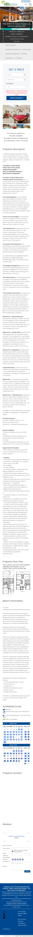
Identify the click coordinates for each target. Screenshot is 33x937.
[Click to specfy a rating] (13, 857)
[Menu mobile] (30, 4)
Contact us (6, 927)
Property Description (13, 49)
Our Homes (21, 910)
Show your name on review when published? (20, 849)
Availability (9, 58)
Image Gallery (11, 45)
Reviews (24, 54)
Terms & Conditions (21, 920)
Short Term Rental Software (24, 934)
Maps (20, 914)
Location (18, 58)
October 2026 (13, 743)
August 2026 (13, 722)
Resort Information (13, 54)
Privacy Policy (22, 923)
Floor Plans (26, 49)
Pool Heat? (9, 84)
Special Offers (22, 912)
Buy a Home (22, 917)
